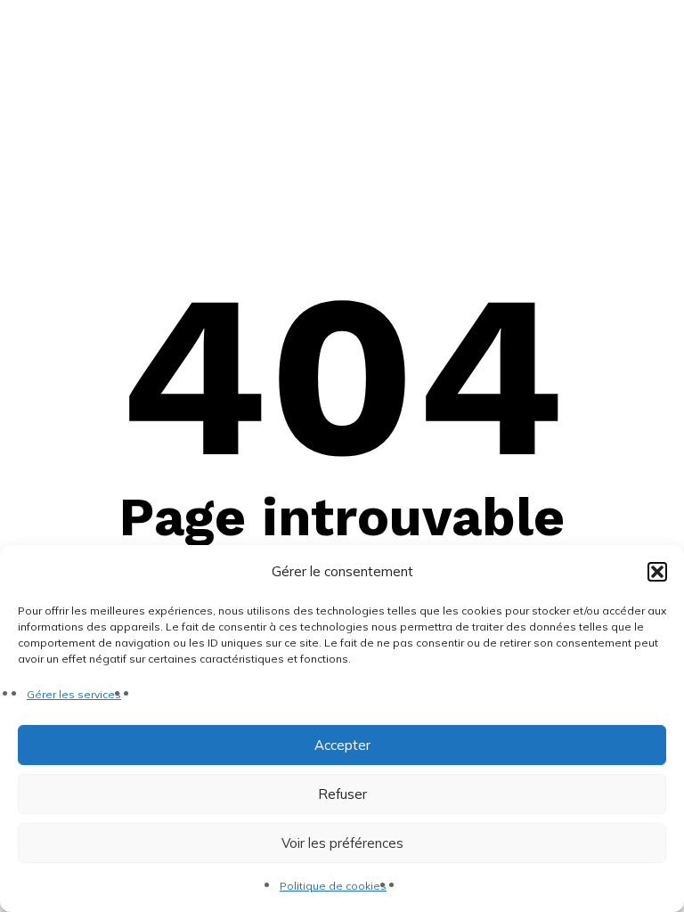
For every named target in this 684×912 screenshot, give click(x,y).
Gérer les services (74, 694)
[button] (657, 572)
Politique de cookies (333, 885)
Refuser (342, 794)
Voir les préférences (342, 843)
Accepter (342, 745)
